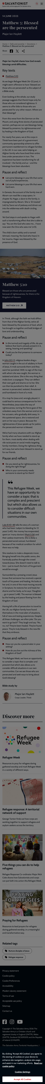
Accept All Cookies (22, 1079)
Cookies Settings (22, 1072)
